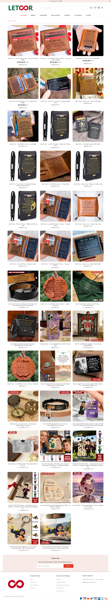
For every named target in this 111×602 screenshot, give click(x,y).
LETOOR (10, 596)
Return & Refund (34, 585)
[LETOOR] (20, 8)
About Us (58, 579)
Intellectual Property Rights (62, 585)
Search (31, 579)
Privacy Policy (33, 582)
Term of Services (60, 591)
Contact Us (32, 588)
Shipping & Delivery (61, 582)
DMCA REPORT (60, 588)
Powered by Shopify (18, 596)
